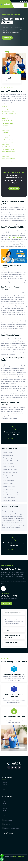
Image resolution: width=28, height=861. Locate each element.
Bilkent (4, 787)
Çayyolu (5, 792)
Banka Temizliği (5, 130)
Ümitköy (5, 784)
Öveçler (5, 810)
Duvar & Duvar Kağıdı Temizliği (9, 113)
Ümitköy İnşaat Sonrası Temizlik (10, 472)
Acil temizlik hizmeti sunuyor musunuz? (11, 643)
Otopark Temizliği (6, 147)
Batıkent (5, 808)
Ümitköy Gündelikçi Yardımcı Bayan (11, 458)
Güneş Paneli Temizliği (7, 161)
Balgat (4, 801)
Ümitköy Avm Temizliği (8, 483)
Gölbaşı (4, 806)
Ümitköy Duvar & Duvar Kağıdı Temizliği (12, 461)
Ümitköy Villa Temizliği (8, 455)
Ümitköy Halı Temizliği (8, 463)
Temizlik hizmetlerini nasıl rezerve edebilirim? (13, 630)
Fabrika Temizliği (5, 144)
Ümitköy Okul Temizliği (8, 489)
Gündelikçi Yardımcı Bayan (8, 111)
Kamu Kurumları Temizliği (7, 142)
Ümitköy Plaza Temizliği (8, 477)
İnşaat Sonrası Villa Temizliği (8, 151)
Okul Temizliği (5, 137)
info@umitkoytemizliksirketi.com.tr (12, 828)
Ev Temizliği (4, 106)
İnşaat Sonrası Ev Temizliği (8, 149)
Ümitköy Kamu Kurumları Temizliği (10, 494)
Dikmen (4, 803)
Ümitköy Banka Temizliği (8, 480)
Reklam (16, 859)
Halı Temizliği (5, 116)
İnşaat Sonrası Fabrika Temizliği (9, 154)
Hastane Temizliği (6, 135)
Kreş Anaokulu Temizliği (7, 139)
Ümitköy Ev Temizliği (7, 452)
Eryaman (5, 782)
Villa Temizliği (5, 109)
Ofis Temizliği (5, 125)
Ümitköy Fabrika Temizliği (9, 497)
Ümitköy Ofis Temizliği (8, 475)
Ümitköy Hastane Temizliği (9, 486)
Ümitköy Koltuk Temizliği (8, 466)
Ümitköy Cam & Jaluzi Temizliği (10, 469)
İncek (4, 789)
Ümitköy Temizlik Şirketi (18, 856)
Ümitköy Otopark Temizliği (9, 500)
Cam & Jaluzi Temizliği (7, 120)
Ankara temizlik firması (15, 237)
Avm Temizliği (5, 132)
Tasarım (11, 859)
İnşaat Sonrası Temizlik (7, 123)
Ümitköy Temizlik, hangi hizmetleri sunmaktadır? (13, 613)
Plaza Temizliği (5, 128)
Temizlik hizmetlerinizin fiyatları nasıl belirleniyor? (12, 636)
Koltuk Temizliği (5, 118)
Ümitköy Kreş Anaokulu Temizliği (10, 492)
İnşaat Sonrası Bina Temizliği (8, 158)
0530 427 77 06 (7, 37)
